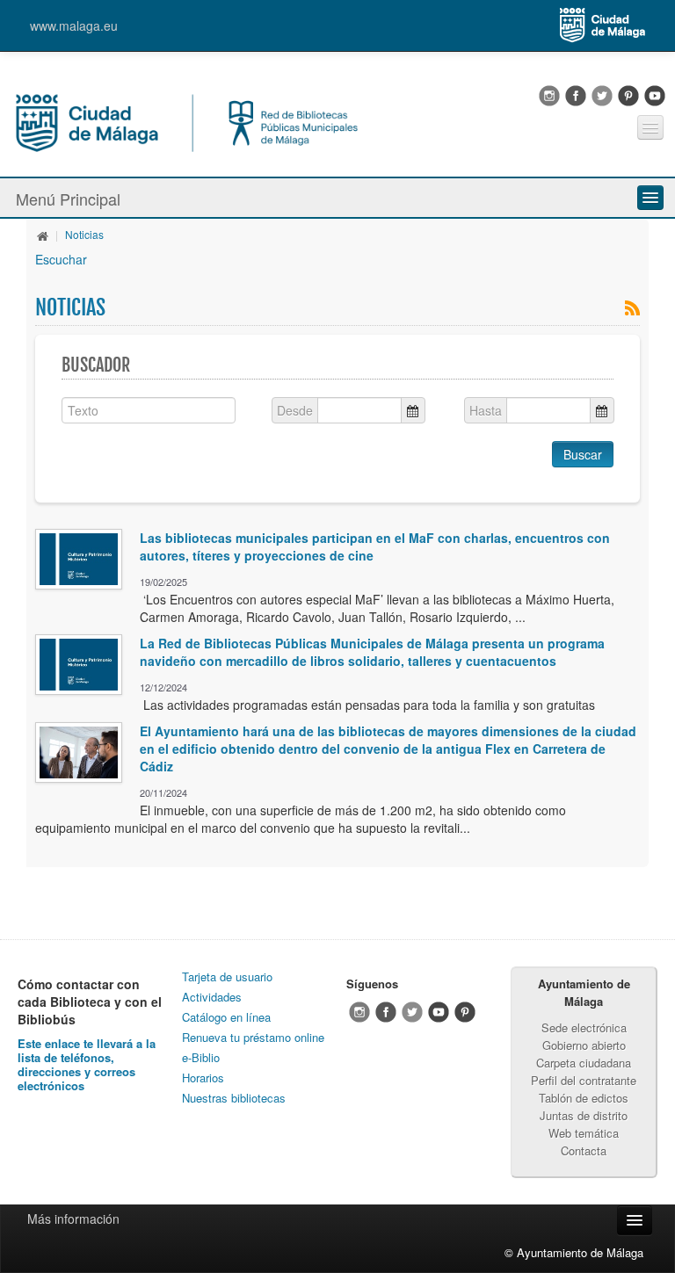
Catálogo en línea (226, 1017)
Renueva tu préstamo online (253, 1037)
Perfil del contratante (583, 1080)
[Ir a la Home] (185, 121)
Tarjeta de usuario (227, 976)
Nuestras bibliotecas (234, 1097)
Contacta (583, 1150)
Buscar (582, 454)
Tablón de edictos (583, 1097)
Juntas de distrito (584, 1115)
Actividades (212, 996)
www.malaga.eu (74, 25)
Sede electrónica (584, 1027)
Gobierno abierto (584, 1045)
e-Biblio (201, 1057)
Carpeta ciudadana (583, 1062)
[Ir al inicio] (43, 234)
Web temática (583, 1133)
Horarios (203, 1077)
